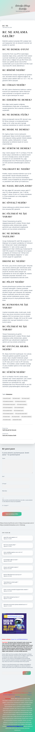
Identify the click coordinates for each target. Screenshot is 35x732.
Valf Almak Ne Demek (9, 430)
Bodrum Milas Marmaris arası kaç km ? (13, 574)
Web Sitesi (4, 490)
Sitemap (22, 525)
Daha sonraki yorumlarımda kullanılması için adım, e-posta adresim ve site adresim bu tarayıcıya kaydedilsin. (17, 500)
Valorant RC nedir (17, 419)
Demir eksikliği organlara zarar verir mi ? (13, 552)
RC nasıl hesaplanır (7, 407)
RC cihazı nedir (25, 398)
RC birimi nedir (16, 398)
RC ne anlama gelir (19, 407)
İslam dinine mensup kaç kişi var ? (11, 597)
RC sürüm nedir (6, 419)
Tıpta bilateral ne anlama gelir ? (11, 582)
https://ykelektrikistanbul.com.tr (10, 525)
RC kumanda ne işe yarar (9, 404)
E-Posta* (4, 483)
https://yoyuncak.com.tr (26, 523)
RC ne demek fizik (7, 410)
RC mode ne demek (21, 404)
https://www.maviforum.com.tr (9, 523)
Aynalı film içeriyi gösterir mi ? (10, 537)
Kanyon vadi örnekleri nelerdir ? (11, 567)
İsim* (3, 476)
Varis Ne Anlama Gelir (9, 435)
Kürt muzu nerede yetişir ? (10, 544)
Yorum (3, 458)
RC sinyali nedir (15, 416)
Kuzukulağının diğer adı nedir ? (11, 559)
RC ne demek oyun (18, 410)
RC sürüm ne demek (26, 416)
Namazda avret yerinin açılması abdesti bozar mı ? (15, 604)
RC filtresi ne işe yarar (20, 401)
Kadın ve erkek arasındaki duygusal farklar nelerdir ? (16, 589)
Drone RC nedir (6, 398)
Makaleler (9, 394)
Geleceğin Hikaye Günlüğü (22, 7)
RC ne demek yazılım (8, 413)
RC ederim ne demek (8, 401)
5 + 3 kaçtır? (5, 505)
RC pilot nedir (6, 416)
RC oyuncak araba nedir (21, 413)
